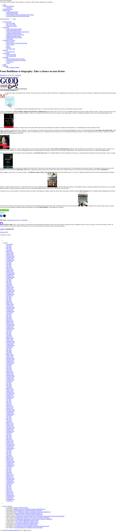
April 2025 (9, 267)
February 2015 (10, 441)
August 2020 (9, 347)
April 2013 (9, 472)
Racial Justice (9, 39)
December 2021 (10, 324)
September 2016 (10, 414)
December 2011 (10, 495)
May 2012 (8, 488)
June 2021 (8, 332)
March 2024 (9, 285)
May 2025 (8, 265)
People (8, 46)
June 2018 (8, 384)
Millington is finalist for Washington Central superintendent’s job (34, 512)
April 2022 (9, 318)
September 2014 (10, 448)
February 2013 (10, 475)
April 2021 (9, 335)
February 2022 (10, 321)
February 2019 (10, 372)
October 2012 (9, 481)
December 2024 (10, 272)
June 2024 (8, 281)
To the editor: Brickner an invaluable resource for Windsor (28, 527)
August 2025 (9, 261)
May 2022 (8, 317)
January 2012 (9, 493)
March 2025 (9, 268)
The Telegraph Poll (11, 56)
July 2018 (8, 382)
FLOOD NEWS (7, 21)
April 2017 (9, 404)
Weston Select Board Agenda (13, 36)
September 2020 (10, 345)
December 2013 (10, 461)
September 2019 (10, 362)
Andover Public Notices (12, 12)
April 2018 (9, 386)
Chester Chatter (10, 41)
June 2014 (8, 452)
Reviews (8, 47)
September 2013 (10, 465)
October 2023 (9, 292)
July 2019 (8, 365)
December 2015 (10, 426)
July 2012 (8, 485)
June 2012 (8, 486)
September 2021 (10, 328)
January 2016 (9, 425)
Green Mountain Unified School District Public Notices (20, 14)
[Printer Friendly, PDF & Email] (4, 210)
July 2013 (8, 468)
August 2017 (9, 398)
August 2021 (9, 329)
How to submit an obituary (13, 67)
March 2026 (9, 251)
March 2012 (9, 490)
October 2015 (9, 429)
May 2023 (8, 300)
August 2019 (9, 364)
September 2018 (10, 379)
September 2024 (10, 277)
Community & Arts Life (9, 40)
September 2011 (10, 499)
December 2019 (10, 358)
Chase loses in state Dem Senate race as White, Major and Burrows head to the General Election (40, 516)
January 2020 (9, 357)
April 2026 (9, 250)
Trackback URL (4, 232)
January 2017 (9, 408)
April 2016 (9, 421)
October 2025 (9, 258)
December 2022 (10, 307)
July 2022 (8, 314)
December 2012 (10, 478)
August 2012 (9, 483)
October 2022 (9, 310)
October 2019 (9, 361)
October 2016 (9, 412)
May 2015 (8, 436)
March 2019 (9, 371)
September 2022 (10, 311)
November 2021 (10, 325)
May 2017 (8, 402)
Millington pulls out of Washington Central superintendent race (29, 509)
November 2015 (10, 428)
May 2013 (8, 471)
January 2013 (9, 476)
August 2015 (9, 432)
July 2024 (8, 280)
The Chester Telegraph (12, 530)
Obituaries (5, 66)
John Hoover (3, 75)
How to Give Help (11, 24)
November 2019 (10, 359)
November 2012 (10, 479)
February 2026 (10, 253)
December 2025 (10, 255)
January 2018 (9, 391)
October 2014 (9, 446)
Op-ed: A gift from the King (21, 507)
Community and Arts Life (13, 220)
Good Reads (24, 220)
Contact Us (9, 7)
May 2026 (8, 248)
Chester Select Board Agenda (13, 30)
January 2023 (9, 305)
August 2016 (9, 415)
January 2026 (9, 254)
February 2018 (10, 389)
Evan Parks (9, 507)
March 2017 (9, 405)
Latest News (6, 27)
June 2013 (8, 469)
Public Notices (6, 10)
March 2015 (9, 439)
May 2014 (8, 453)
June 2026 (8, 247)
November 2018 (10, 377)
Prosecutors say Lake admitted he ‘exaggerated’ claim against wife (32, 526)
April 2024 (9, 284)
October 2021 (9, 327)
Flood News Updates (11, 26)
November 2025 (10, 257)
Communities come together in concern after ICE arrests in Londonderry (32, 517)
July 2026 (8, 245)
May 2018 (8, 385)
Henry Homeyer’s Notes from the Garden (16, 43)
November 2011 (10, 496)
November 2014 (10, 445)
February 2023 (10, 304)
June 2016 (8, 418)
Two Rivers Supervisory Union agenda (16, 60)
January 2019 (9, 374)
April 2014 (9, 455)
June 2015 (8, 435)
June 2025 (8, 264)
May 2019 (8, 368)
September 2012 (10, 482)
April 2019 (9, 369)
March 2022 (9, 320)
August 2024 (9, 278)
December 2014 (10, 443)
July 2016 (8, 416)
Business (5, 50)
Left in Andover (10, 44)
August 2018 (9, 381)
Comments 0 (18, 75)
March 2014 (9, 456)
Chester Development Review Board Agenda (17, 31)
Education (5, 57)
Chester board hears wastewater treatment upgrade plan (28, 510)
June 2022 (8, 315)
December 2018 (10, 375)
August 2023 (9, 295)
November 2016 (10, 411)
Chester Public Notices (12, 13)
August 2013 (9, 466)
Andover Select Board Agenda (14, 29)
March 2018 (9, 388)
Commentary (6, 53)
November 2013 (10, 462)
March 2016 (9, 422)
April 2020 (9, 352)
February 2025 (10, 270)
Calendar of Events (8, 9)
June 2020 (8, 349)
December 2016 (10, 409)
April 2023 (9, 301)
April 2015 (9, 438)
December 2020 (10, 341)
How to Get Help (10, 23)
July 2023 (8, 297)
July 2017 (8, 399)
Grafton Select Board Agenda (13, 33)
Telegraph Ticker (10, 51)
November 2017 (10, 394)
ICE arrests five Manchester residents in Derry (27, 520)
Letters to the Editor (11, 54)
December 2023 (10, 290)
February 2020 (10, 355)
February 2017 (10, 406)
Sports (4, 64)
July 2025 (8, 263)
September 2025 (10, 260)
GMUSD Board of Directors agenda (15, 59)
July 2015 (8, 434)
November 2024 (10, 274)
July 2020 (8, 348)
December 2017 (10, 392)
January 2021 (9, 339)
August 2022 (9, 312)
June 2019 (8, 367)
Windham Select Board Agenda (14, 37)
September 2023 (10, 294)
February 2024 (10, 287)
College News (9, 61)
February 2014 (10, 458)
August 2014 (9, 449)
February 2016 (10, 424)
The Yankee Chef (10, 49)
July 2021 (8, 331)
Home (4, 4)
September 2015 (10, 431)
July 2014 (8, 451)
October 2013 (9, 463)
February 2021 (10, 338)
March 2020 (9, 354)
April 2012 (9, 489)
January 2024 (9, 288)
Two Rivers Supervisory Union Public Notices (18, 16)
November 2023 (10, 291)
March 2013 (9, 473)
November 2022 (10, 308)
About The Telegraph (8, 6)
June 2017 (8, 401)
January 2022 (9, 322)
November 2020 (10, 342)
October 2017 (9, 395)
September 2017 (10, 396)
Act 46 (8, 63)
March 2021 (9, 337)
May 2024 (8, 282)
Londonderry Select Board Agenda (15, 34)
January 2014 (9, 459)
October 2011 (9, 498)
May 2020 (8, 351)
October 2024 (9, 275)
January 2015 (9, 442)
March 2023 (9, 302)
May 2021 (8, 334)
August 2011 (9, 500)
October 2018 (9, 378)
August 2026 (9, 244)
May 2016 (8, 419)
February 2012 (10, 492)
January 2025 (9, 271)
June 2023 (8, 298)
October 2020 (9, 344)
